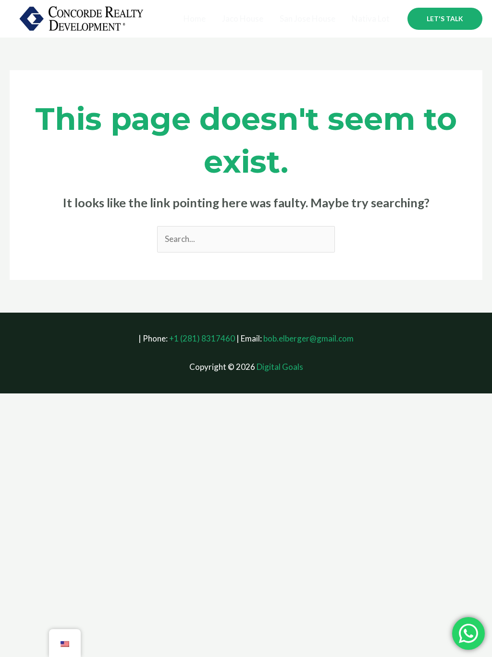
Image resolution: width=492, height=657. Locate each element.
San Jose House (307, 18)
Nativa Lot (371, 18)
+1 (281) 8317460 (202, 338)
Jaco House (242, 18)
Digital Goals (280, 367)
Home (195, 18)
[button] (444, 19)
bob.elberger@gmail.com (308, 338)
